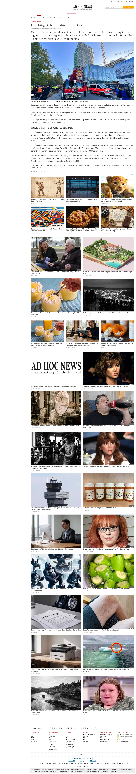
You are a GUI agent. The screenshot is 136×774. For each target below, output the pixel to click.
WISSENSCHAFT (81, 13)
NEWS (32, 13)
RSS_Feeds (86, 739)
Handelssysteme (70, 739)
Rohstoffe (69, 738)
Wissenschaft (52, 741)
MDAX (32, 736)
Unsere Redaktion (110, 763)
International (52, 748)
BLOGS (112, 1)
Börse (50, 734)
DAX (32, 734)
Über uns (100, 763)
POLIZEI (95, 13)
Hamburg (33, 21)
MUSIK (43, 15)
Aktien (68, 743)
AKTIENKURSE (39, 13)
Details (104, 771)
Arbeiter (39, 21)
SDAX (32, 739)
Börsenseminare (70, 748)
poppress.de (103, 741)
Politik (50, 738)
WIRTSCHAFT (52, 13)
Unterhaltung (53, 18)
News (42, 763)
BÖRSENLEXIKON (119, 1)
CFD (67, 734)
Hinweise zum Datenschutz (86, 763)
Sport (50, 739)
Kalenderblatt (53, 749)
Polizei (51, 744)
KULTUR (39, 15)
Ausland (51, 743)
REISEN (46, 15)
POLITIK (59, 13)
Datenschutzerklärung (69, 763)
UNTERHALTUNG (71, 13)
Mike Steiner (122, 763)
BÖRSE (46, 13)
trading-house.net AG (106, 734)
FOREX (68, 736)
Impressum (56, 763)
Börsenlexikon (37, 728)
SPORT (64, 13)
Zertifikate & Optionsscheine (70, 745)
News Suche (127, 7)
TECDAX (33, 738)
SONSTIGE (111, 13)
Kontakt (85, 741)
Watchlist (85, 736)
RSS (126, 1)
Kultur (60, 18)
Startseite (46, 18)
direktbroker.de (104, 739)
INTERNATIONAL (102, 13)
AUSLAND (89, 13)
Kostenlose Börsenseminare (104, 737)
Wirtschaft (52, 736)
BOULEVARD (33, 15)
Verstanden (110, 771)
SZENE (50, 15)
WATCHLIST (131, 1)
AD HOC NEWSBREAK (89, 734)
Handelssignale (70, 741)
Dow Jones (34, 741)
